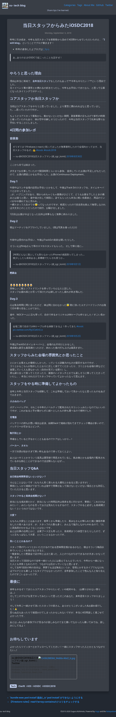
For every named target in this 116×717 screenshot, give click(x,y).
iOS (29, 686)
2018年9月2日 (73, 336)
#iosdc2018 (50, 150)
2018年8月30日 (74, 156)
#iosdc (39, 150)
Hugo (97, 711)
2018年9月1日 (73, 264)
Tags (79, 5)
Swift (22, 686)
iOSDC (37, 686)
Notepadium (111, 711)
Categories (70, 5)
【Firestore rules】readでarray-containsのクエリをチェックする (43, 701)
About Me (89, 5)
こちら (46, 49)
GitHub (100, 5)
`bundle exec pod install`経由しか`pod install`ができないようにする (45, 697)
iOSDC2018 (49, 686)
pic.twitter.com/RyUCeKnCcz (28, 329)
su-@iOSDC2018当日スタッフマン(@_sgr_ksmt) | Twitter (25, 660)
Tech (13, 686)
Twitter (109, 5)
